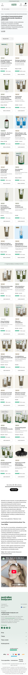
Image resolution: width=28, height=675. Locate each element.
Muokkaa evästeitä (21, 660)
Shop (2, 632)
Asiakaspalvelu (5, 643)
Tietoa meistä (4, 640)
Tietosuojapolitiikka (5, 660)
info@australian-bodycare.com (9, 612)
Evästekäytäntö (14, 660)
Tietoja (3, 636)
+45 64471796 (5, 614)
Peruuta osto (4, 625)
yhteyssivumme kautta (10, 618)
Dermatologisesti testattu (14, 1)
